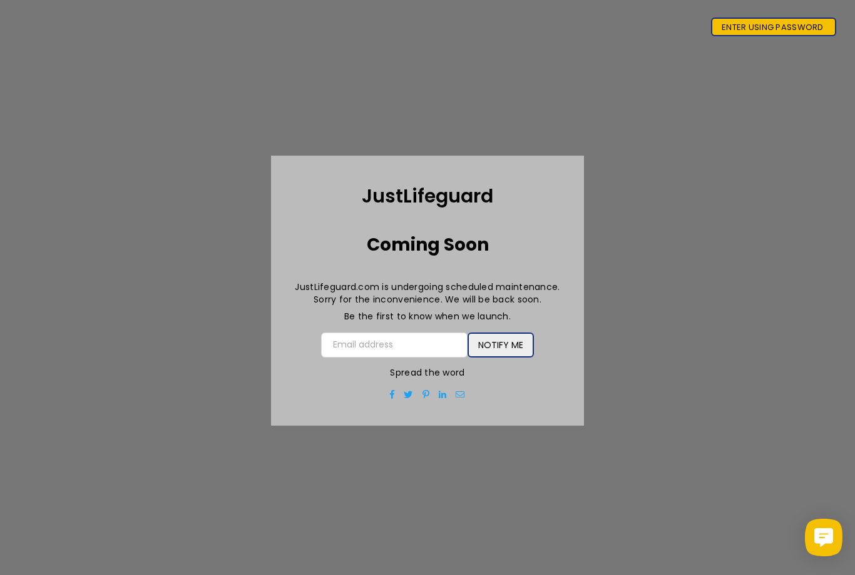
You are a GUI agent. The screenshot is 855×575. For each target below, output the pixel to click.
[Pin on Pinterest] (426, 394)
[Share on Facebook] (392, 394)
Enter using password (774, 27)
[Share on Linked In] (443, 394)
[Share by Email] (460, 394)
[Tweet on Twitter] (408, 394)
